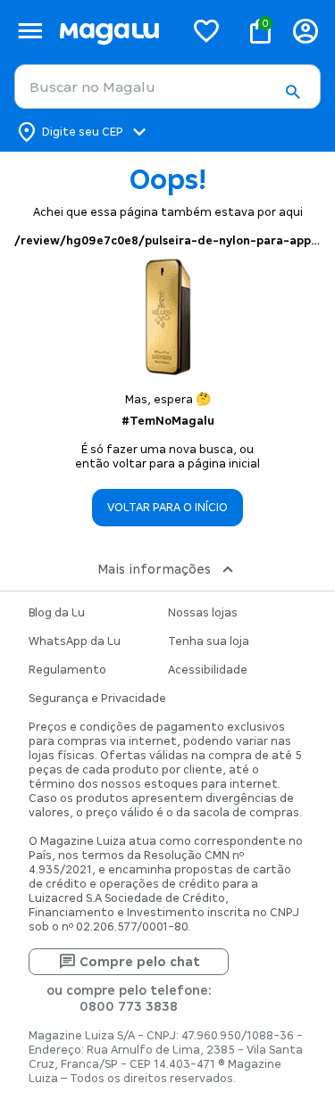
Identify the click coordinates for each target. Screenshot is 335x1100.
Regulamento (67, 670)
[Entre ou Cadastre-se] (305, 30)
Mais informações (154, 569)
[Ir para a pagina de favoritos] (206, 30)
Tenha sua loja (208, 641)
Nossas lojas (203, 613)
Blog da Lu (57, 613)
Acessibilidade (207, 670)
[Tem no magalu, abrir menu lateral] (30, 30)
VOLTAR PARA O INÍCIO (167, 507)
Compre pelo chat (140, 962)
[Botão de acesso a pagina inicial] (114, 30)
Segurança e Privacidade (97, 698)
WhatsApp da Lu (75, 641)
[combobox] (167, 86)
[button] (292, 92)
